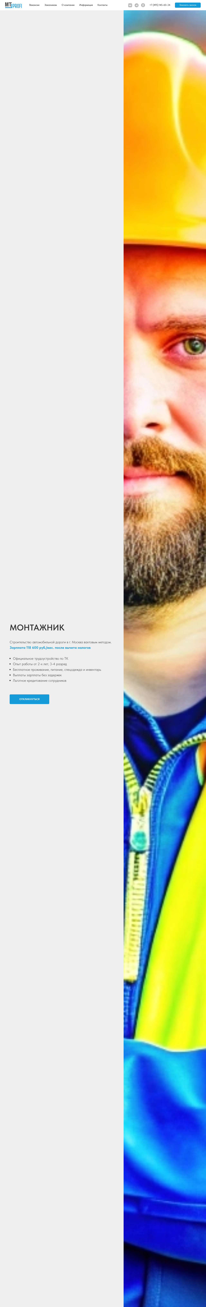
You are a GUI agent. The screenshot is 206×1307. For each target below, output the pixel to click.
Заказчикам (51, 5)
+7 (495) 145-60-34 (160, 5)
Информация (86, 5)
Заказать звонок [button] (187, 5)
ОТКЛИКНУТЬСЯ (29, 699)
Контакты (103, 5)
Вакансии (34, 5)
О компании (68, 5)
